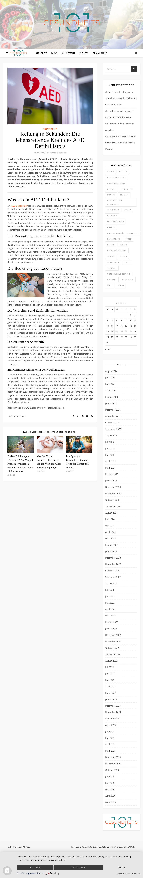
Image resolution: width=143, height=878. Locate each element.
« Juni (107, 349)
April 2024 (110, 532)
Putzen (123, 245)
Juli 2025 (109, 442)
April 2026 (110, 390)
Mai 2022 (110, 680)
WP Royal (26, 847)
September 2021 (113, 718)
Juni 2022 (110, 673)
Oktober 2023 (112, 570)
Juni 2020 (110, 783)
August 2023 (111, 583)
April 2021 (110, 744)
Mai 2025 (110, 454)
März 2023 (110, 615)
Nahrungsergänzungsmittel (122, 233)
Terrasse (112, 268)
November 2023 (113, 564)
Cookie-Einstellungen (101, 847)
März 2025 (110, 467)
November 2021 (113, 712)
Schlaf (111, 256)
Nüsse (128, 239)
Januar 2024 (111, 551)
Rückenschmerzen (117, 250)
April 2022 (110, 686)
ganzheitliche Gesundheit (114, 202)
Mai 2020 (110, 789)
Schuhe (123, 256)
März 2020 (110, 802)
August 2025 (111, 435)
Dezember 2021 (113, 705)
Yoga (110, 285)
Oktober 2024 (112, 499)
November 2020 (113, 763)
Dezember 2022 (113, 635)
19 (117, 331)
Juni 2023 (110, 596)
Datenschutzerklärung (132, 873)
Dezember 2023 (113, 557)
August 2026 (111, 371)
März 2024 (110, 538)
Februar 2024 (111, 544)
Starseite (41, 53)
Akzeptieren (78, 867)
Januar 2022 (111, 699)
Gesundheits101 (19, 416)
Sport (128, 262)
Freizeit (124, 195)
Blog (54, 53)
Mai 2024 (110, 525)
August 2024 (111, 512)
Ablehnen (35, 867)
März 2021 (110, 750)
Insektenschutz (115, 221)
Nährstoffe (113, 239)
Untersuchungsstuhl (118, 274)
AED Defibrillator (19, 205)
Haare (128, 210)
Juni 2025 (110, 448)
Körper (111, 227)
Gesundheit (50, 129)
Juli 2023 (109, 590)
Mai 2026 (110, 384)
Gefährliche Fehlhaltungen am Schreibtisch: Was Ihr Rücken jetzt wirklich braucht (121, 98)
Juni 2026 (110, 377)
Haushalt (112, 216)
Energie (111, 189)
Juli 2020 (109, 776)
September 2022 (113, 654)
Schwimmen (113, 262)
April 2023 (110, 609)
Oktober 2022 (112, 647)
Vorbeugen (128, 280)
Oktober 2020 (112, 770)
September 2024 (113, 506)
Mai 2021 (110, 737)
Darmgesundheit (116, 183)
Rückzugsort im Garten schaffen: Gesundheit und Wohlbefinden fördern (120, 142)
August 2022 (111, 660)
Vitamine (112, 280)
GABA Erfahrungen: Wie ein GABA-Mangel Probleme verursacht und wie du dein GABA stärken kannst (20, 464)
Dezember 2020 (113, 757)
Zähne (121, 285)
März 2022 (110, 692)
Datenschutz (86, 847)
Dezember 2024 (113, 487)
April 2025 (110, 461)
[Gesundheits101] (71, 22)
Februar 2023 (111, 622)
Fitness (83, 53)
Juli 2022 (109, 667)
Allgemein (68, 53)
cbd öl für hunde (117, 177)
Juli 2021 (109, 731)
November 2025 (113, 416)
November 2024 (113, 493)
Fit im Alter (127, 189)
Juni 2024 (110, 519)
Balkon (123, 171)
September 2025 (113, 429)
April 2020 (110, 795)
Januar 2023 (111, 628)
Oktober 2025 (112, 422)
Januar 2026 (111, 403)
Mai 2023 (110, 602)
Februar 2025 (111, 474)
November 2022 (113, 641)
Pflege (110, 245)
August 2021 (111, 725)
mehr (122, 867)
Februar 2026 (111, 397)
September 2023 (113, 577)
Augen (110, 171)
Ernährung (100, 53)
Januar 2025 (111, 480)
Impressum (76, 847)
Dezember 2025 (113, 409)
